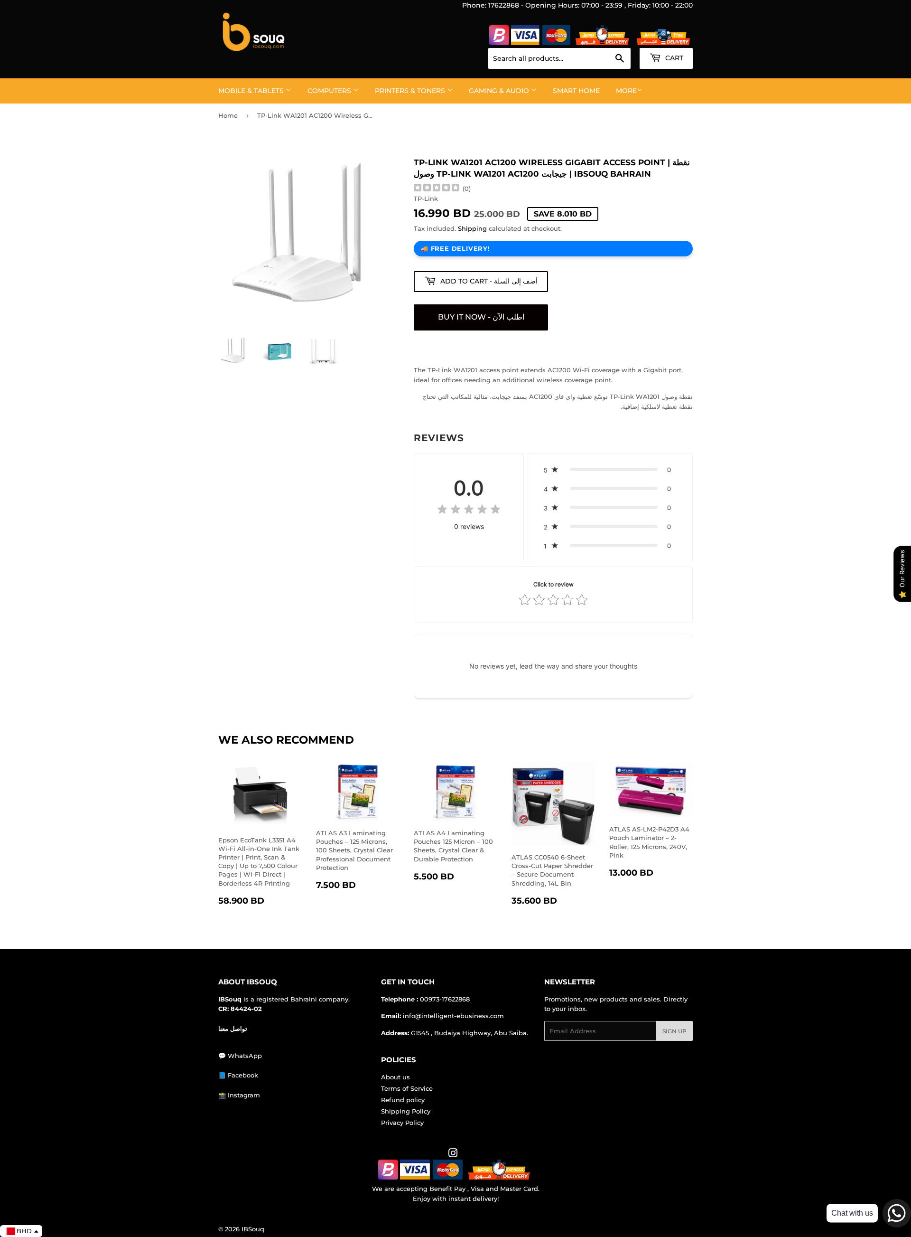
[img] (436, 189)
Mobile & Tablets (252, 90)
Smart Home (576, 90)
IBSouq (253, 1229)
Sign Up (674, 1031)
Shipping (472, 228)
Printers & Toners (411, 90)
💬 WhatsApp (240, 1055)
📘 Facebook (238, 1075)
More (626, 90)
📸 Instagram (239, 1095)
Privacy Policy (402, 1122)
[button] (610, 469)
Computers (330, 90)
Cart (673, 58)
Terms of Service (407, 1088)
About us (395, 1077)
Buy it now (481, 317)
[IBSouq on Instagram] (453, 1154)
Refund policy (403, 1100)
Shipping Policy (405, 1111)
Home (228, 115)
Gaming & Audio (500, 90)
